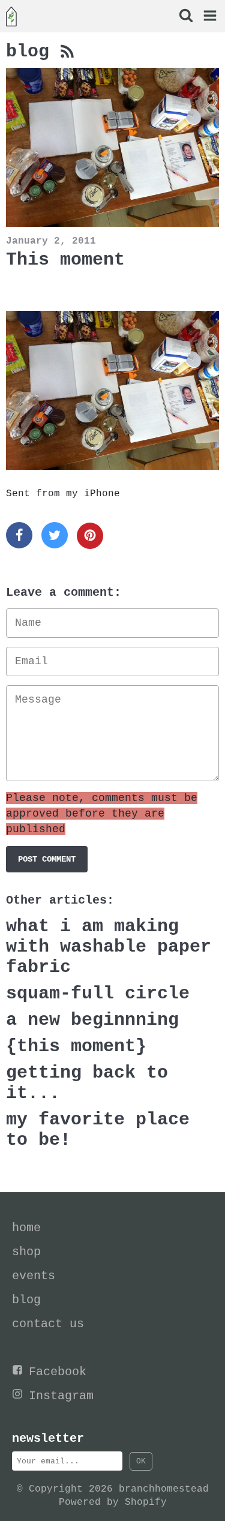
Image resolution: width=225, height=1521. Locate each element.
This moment (65, 260)
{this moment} (76, 1046)
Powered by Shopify (113, 1502)
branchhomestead (164, 1489)
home (26, 1228)
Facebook (57, 1372)
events (33, 1276)
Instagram (61, 1396)
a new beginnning (92, 1020)
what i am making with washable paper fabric (108, 946)
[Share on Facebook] (19, 535)
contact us (48, 1324)
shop (26, 1252)
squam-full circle (98, 993)
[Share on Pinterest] (90, 536)
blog (33, 51)
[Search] (185, 17)
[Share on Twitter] (54, 535)
